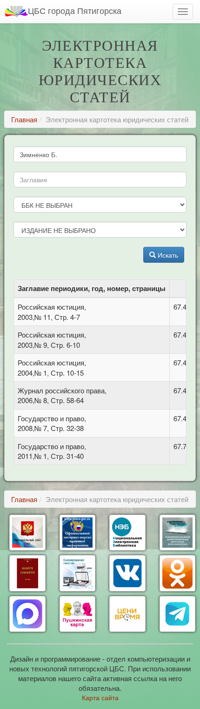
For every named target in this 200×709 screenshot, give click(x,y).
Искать (167, 254)
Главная (24, 119)
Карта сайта (100, 697)
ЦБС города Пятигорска (74, 10)
